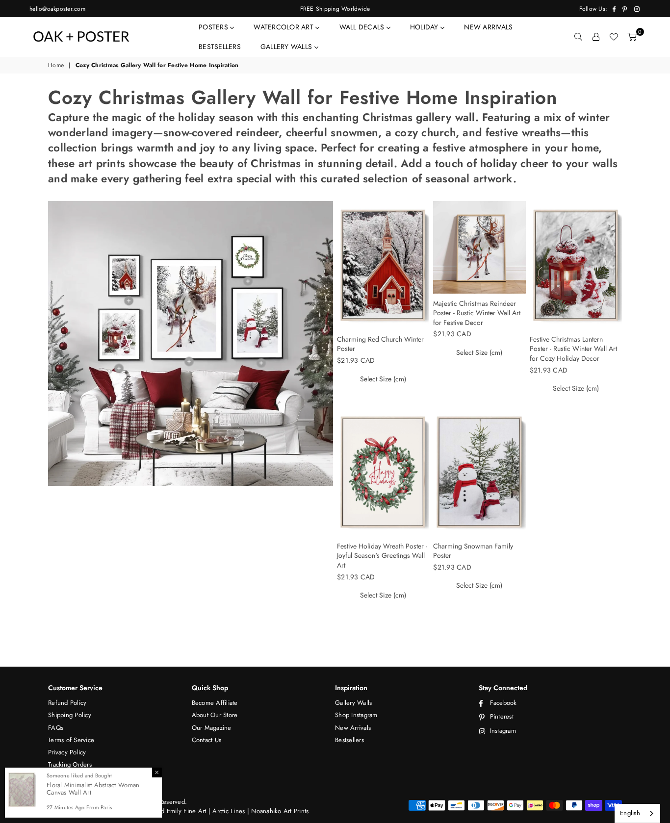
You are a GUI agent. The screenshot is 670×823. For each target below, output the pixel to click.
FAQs (55, 727)
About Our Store (215, 715)
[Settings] (596, 36)
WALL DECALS (363, 27)
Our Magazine (212, 727)
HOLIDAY (425, 27)
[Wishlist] (613, 36)
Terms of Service (71, 740)
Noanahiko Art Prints (280, 811)
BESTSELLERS (220, 46)
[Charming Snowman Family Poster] (479, 472)
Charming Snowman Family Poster (473, 551)
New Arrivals (353, 727)
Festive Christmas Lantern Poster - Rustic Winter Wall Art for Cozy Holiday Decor (573, 348)
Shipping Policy (69, 715)
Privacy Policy (67, 752)
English (630, 813)
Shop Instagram (356, 715)
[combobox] (637, 813)
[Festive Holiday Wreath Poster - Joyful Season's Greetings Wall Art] (383, 472)
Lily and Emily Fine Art (175, 811)
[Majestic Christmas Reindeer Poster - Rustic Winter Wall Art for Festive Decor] (479, 247)
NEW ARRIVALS (488, 27)
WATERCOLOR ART (284, 27)
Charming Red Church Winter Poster (380, 344)
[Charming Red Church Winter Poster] (383, 265)
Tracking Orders (70, 764)
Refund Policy (67, 702)
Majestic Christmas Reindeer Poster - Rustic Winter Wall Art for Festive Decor (476, 313)
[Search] (578, 36)
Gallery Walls (353, 702)
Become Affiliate (215, 702)
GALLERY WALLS (287, 46)
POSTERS (214, 27)
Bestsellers (349, 740)
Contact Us (207, 740)
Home (56, 65)
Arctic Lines (227, 811)
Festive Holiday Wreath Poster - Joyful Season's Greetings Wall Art (382, 555)
